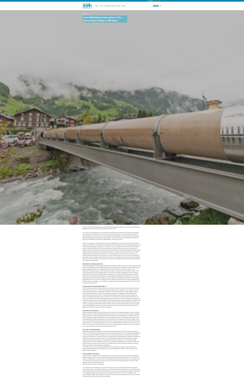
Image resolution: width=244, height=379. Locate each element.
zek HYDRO (150, 0)
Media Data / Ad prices (110, 5)
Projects (85, 14)
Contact (123, 5)
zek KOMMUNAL (157, 0)
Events (118, 5)
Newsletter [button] (156, 5)
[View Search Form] (160, 6)
